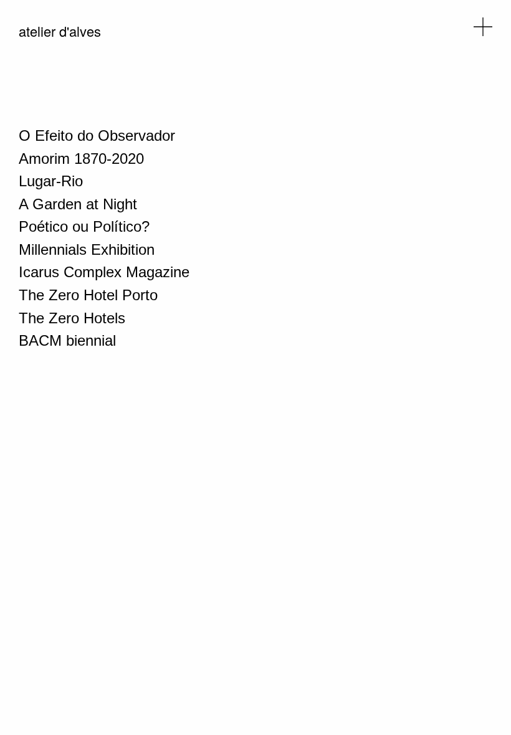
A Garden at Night (78, 204)
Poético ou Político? (84, 226)
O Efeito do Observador (97, 135)
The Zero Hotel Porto (88, 295)
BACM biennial (67, 340)
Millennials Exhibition (87, 249)
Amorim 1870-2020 (81, 158)
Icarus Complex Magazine (104, 271)
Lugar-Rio (51, 181)
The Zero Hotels (72, 318)
